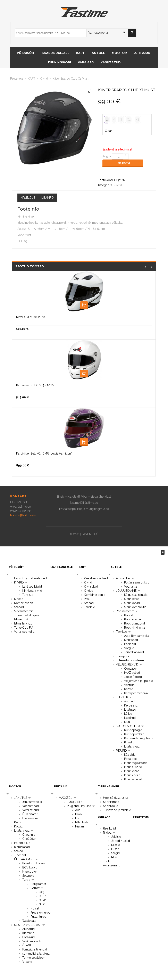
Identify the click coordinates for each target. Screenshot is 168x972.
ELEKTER (122, 697)
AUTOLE (98, 53)
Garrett (35, 888)
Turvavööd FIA (23, 627)
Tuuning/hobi (59, 62)
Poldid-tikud (22, 842)
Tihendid (20, 855)
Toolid (107, 861)
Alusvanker (123, 578)
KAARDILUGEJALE (55, 53)
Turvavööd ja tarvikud (117, 810)
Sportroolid (110, 806)
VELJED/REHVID (127, 664)
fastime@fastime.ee (23, 515)
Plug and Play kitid (79, 806)
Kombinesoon (23, 603)
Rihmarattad (22, 847)
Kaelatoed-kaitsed (96, 578)
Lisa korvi (123, 163)
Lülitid (128, 713)
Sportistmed (111, 801)
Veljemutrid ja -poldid (138, 681)
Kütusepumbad (134, 734)
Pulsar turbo (39, 916)
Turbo (26, 879)
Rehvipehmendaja (136, 693)
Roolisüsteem (125, 611)
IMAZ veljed (132, 672)
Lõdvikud (28, 937)
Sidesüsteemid (24, 611)
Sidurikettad (132, 599)
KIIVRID (19, 582)
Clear (108, 130)
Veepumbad (30, 806)
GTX (42, 904)
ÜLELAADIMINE (24, 859)
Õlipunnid (28, 834)
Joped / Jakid (120, 840)
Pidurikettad (132, 771)
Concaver (130, 668)
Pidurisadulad (133, 779)
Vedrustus (130, 586)
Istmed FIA (21, 619)
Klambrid (28, 933)
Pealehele (16, 78)
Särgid (115, 853)
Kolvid (18, 826)
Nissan (79, 826)
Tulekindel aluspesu (27, 615)
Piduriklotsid (132, 775)
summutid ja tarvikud (36, 953)
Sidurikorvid (132, 603)
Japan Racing (133, 676)
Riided (107, 832)
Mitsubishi (81, 822)
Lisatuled (130, 709)
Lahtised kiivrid (32, 586)
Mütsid (115, 845)
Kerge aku (130, 705)
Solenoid (28, 875)
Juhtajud (142, 53)
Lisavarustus (30, 818)
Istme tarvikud (23, 623)
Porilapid (130, 644)
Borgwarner (38, 883)
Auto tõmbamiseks (136, 635)
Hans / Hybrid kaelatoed (30, 578)
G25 (41, 892)
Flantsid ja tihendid (34, 949)
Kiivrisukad (91, 586)
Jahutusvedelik (32, 801)
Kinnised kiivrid (32, 590)
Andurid (129, 701)
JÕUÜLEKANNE (126, 590)
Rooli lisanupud (134, 623)
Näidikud (130, 717)
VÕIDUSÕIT (26, 53)
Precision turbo (41, 912)
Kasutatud (111, 62)
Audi (78, 810)
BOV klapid (29, 867)
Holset (35, 908)
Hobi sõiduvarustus (115, 797)
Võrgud (129, 648)
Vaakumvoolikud (33, 941)
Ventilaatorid (30, 810)
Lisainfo (47, 197)
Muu (127, 722)
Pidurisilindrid (133, 767)
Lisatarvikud (132, 746)
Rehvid (128, 689)
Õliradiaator (29, 814)
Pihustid (129, 742)
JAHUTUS (21, 797)
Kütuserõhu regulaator (139, 738)
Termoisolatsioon (33, 957)
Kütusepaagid (133, 730)
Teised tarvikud (134, 652)
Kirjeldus (27, 197)
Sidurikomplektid (135, 607)
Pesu (87, 599)
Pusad (115, 849)
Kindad (18, 599)
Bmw (78, 814)
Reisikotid (109, 828)
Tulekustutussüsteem (130, 660)
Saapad (19, 607)
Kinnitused (131, 640)
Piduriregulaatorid (136, 763)
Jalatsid (116, 836)
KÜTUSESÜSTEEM (128, 726)
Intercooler (29, 871)
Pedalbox (130, 758)
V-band (27, 961)
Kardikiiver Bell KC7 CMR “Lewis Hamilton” (44, 453)
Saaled (18, 851)
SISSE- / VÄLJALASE (28, 924)
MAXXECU (66, 797)
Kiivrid (44, 78)
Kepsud (19, 822)
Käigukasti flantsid (136, 594)
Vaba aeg (86, 62)
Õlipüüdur (29, 838)
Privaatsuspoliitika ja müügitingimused (84, 508)
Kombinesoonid (94, 594)
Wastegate (29, 920)
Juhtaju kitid (74, 801)
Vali (84, 305)
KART (80, 53)
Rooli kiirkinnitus (134, 627)
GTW (42, 900)
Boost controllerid (34, 863)
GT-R (42, 896)
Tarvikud (27, 594)
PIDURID (122, 750)
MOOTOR (119, 53)
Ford (78, 818)
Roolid (128, 615)
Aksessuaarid (111, 865)
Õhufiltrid (28, 945)
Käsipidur (130, 754)
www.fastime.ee (20, 506)
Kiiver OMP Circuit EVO (31, 317)
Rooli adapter (133, 619)
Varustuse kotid (24, 631)
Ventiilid (129, 685)
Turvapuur (122, 656)
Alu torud (28, 929)
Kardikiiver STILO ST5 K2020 (35, 385)
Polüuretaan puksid (136, 582)
